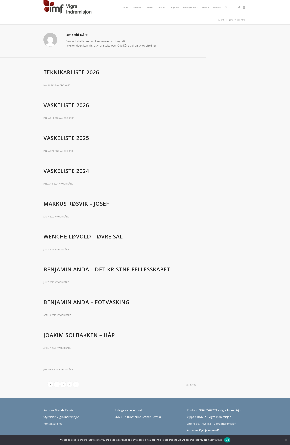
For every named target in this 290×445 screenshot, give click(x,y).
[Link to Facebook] (238, 7)
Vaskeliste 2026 (66, 105)
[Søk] (226, 7)
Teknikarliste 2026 (71, 72)
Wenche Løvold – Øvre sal (83, 236)
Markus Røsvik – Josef (76, 203)
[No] (285, 440)
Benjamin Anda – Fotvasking (86, 302)
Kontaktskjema (52, 424)
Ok (227, 439)
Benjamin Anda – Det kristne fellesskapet (106, 269)
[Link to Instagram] (244, 7)
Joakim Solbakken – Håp (79, 335)
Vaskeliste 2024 (66, 170)
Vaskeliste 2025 (66, 137)
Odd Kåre (65, 85)
